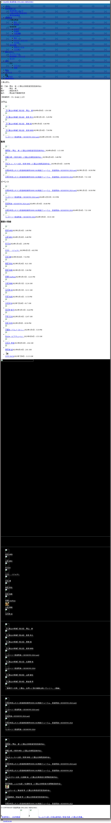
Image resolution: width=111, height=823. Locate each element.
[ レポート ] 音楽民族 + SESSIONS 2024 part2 (22, 137)
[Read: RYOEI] (7, 242)
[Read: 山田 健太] (7, 235)
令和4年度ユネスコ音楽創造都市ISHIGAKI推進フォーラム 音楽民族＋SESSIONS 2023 (39, 804)
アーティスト (15, 36)
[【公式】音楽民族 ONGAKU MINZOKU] (17, 2)
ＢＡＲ (12, 59)
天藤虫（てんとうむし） (14, 330)
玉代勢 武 (9, 290)
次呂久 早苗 (9, 343)
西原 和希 (9, 270)
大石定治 (8, 303)
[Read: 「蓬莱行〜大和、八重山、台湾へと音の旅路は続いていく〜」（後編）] (7, 686)
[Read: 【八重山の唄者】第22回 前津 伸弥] (7, 128)
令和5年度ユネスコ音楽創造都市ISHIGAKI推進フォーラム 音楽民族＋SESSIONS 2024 (39, 177)
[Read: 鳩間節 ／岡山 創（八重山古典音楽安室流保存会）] (7, 149)
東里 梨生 (9, 264)
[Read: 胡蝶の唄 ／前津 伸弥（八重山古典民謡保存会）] (7, 155)
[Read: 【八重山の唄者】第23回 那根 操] (7, 122)
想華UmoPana (10, 277)
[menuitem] (57, 6)
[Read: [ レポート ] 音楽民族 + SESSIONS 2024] (7, 215)
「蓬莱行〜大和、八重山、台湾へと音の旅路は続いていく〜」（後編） (33, 688)
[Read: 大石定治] (7, 301)
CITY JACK (9, 356)
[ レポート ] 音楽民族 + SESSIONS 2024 (20, 217)
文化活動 (13, 45)
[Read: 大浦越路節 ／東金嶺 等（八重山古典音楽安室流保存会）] (7, 795)
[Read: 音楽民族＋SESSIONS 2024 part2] (7, 202)
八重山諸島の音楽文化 (18, 13)
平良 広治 (9, 316)
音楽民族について (16, 11)
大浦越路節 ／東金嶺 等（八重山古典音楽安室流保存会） (27, 797)
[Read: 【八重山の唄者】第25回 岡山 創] (7, 108)
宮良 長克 (9, 323)
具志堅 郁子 (9, 310)
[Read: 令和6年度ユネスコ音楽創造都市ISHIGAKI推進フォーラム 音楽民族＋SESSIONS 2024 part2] (7, 168)
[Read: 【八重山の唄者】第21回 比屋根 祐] (7, 660)
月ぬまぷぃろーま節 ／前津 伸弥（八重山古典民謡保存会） (28, 164)
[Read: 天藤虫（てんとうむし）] (7, 328)
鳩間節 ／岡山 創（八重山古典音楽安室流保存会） (25, 150)
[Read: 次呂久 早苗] (7, 341)
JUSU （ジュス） (12, 250)
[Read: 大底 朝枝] (7, 281)
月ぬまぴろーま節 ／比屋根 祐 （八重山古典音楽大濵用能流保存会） (32, 777)
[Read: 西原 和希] (7, 268)
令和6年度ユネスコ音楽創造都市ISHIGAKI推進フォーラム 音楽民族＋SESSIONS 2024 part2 (41, 170)
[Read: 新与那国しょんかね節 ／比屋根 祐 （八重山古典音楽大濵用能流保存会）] (7, 782)
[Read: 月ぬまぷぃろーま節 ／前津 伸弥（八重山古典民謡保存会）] (7, 162)
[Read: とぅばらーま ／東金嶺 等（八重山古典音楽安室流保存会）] (7, 788)
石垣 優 (8, 257)
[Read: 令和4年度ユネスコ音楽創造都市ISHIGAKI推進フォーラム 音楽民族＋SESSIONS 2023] (7, 802)
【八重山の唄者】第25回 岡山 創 (19, 110)
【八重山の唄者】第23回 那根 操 (18, 124)
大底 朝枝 (9, 283)
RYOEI (8, 244)
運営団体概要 (15, 15)
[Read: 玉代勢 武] (7, 288)
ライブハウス (15, 54)
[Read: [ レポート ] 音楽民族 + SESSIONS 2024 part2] (7, 135)
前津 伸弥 (9, 230)
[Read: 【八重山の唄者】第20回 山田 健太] (7, 673)
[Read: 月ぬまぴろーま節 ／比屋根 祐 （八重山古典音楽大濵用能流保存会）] (7, 775)
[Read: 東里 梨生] (7, 262)
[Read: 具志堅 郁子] (7, 308)
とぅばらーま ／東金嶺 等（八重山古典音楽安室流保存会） (28, 790)
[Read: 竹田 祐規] (7, 295)
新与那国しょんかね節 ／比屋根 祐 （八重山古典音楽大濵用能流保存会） (33, 784)
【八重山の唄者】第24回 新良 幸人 (19, 117)
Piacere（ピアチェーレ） (14, 336)
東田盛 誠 (9, 350)
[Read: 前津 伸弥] (7, 228)
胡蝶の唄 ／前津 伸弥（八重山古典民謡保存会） (23, 157)
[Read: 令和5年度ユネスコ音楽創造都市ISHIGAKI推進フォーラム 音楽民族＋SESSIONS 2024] (7, 175)
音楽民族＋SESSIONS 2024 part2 (17, 204)
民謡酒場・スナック (17, 56)
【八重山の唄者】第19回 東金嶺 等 (19, 681)
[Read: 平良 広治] (7, 315)
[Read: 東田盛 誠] (7, 348)
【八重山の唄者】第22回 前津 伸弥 (19, 130)
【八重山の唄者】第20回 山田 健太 (19, 675)
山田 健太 (9, 237)
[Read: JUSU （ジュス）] (7, 248)
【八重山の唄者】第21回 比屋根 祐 (19, 662)
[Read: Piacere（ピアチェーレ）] (7, 334)
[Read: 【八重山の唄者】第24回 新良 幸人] (7, 115)
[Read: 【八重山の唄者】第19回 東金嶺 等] (7, 680)
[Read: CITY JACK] (7, 354)
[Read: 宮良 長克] (7, 321)
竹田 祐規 (9, 297)
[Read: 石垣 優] (7, 255)
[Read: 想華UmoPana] (7, 275)
